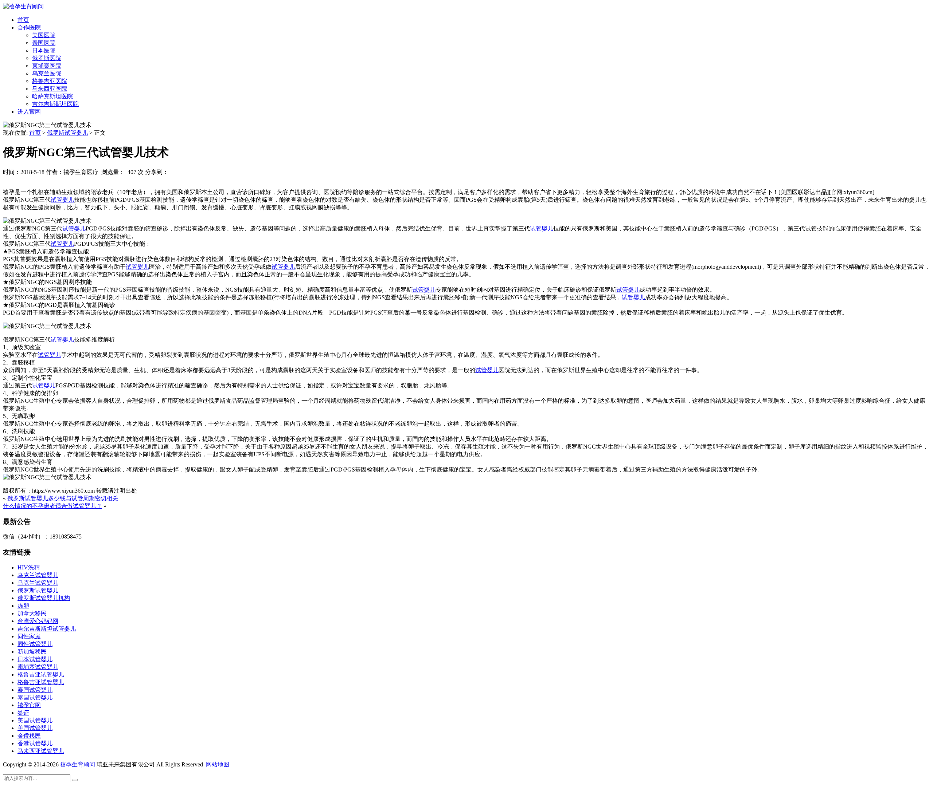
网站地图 (217, 764)
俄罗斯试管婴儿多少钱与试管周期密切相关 (62, 498)
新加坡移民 (32, 651)
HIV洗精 (28, 567)
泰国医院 (43, 43)
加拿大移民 (32, 613)
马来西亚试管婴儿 (40, 751)
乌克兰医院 (46, 73)
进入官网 (29, 112)
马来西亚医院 (49, 89)
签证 (23, 713)
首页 (23, 20)
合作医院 (29, 27)
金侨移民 (29, 736)
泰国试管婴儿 (34, 690)
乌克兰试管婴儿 (37, 575)
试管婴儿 (62, 200)
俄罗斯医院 (46, 58)
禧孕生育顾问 (77, 764)
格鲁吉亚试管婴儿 (40, 674)
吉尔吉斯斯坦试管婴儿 (46, 629)
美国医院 (43, 35)
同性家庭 (29, 636)
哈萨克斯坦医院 (52, 96)
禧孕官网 (29, 705)
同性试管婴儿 (34, 644)
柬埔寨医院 (46, 66)
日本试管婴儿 (34, 659)
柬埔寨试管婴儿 (37, 667)
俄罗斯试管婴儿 (67, 133)
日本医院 (43, 50)
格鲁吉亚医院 (49, 81)
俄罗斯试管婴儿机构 (43, 598)
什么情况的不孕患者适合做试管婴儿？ (52, 506)
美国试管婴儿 (34, 720)
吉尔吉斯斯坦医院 (55, 104)
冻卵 (23, 606)
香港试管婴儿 (34, 743)
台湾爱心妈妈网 (37, 621)
